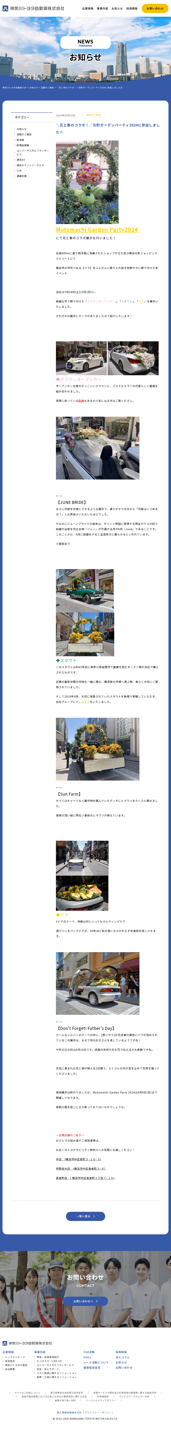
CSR (19, 170)
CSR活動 (89, 1352)
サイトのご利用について (27, 1392)
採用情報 (121, 1352)
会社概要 (10, 1369)
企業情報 (8, 1352)
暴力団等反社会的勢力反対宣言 (66, 1392)
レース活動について (96, 1362)
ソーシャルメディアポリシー (101, 1400)
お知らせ (22, 129)
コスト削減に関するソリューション (57, 1373)
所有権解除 (103, 1396)
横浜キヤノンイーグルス (30, 165)
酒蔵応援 (22, 176)
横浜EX (21, 159)
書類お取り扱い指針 (65, 1400)
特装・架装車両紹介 (48, 1357)
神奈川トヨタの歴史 (16, 1365)
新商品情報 (23, 145)
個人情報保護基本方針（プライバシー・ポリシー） (85, 1412)
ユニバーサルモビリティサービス (33, 152)
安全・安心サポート (48, 1369)
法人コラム (123, 1357)
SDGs (87, 1357)
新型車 (20, 140)
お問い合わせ (124, 1367)
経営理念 (10, 1361)
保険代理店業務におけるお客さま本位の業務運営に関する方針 (54, 1396)
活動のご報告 (24, 134)
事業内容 (40, 1352)
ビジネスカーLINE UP (49, 1361)
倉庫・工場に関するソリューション (57, 1377)
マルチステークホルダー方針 (134, 1396)
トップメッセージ (15, 1357)
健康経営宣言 (92, 1367)
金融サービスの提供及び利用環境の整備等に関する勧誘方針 (124, 1392)
